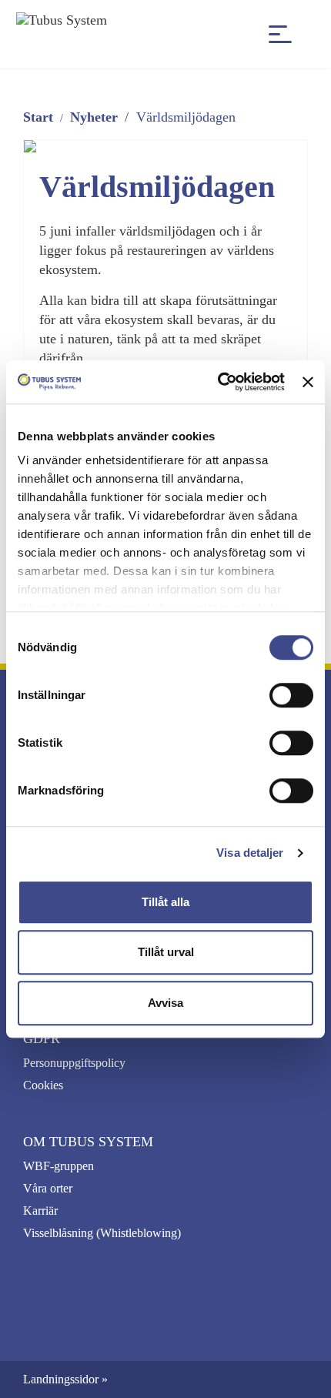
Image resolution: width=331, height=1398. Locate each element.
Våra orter (47, 1188)
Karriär (40, 1210)
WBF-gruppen (58, 1165)
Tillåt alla (165, 901)
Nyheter (94, 117)
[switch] (291, 695)
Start (38, 117)
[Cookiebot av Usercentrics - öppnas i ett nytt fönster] (218, 382)
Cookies (43, 1085)
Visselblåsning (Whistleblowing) (102, 1232)
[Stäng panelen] (308, 381)
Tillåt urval (166, 951)
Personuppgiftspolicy (74, 1062)
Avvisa (165, 1002)
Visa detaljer (249, 852)
